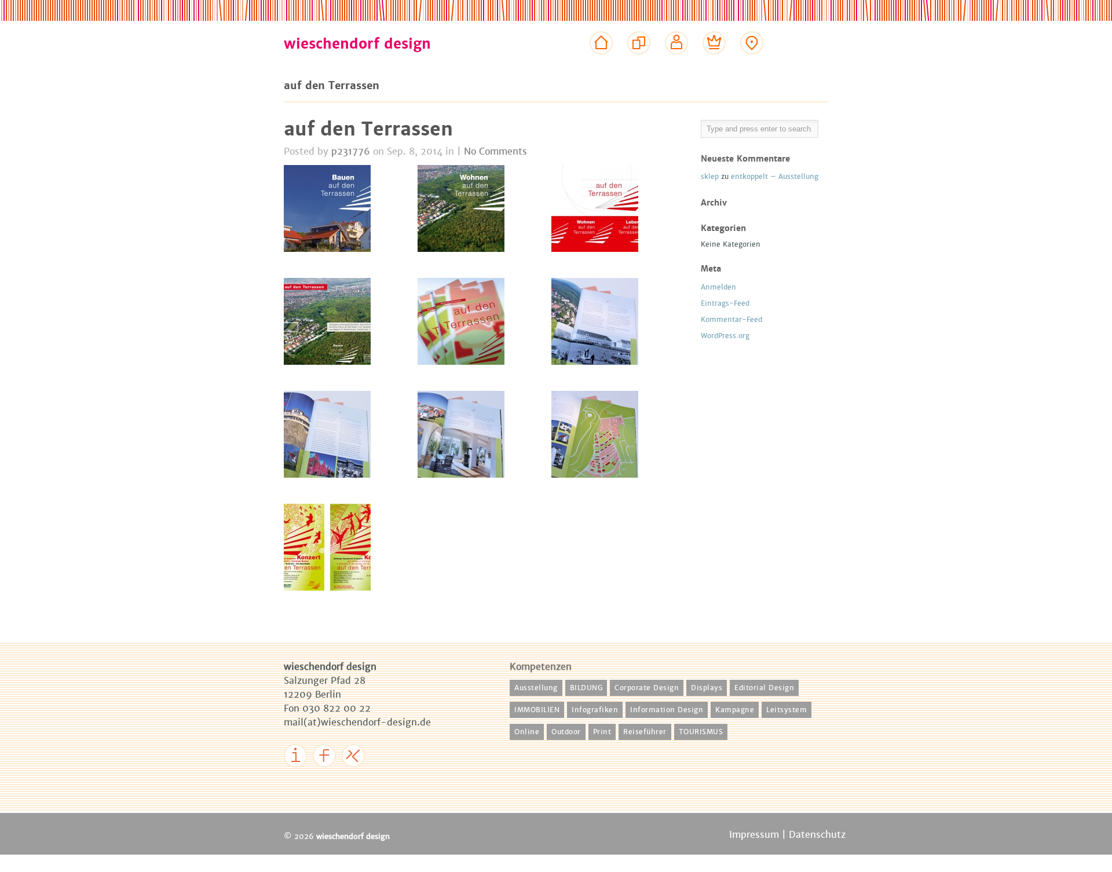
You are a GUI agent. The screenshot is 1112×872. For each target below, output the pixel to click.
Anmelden (718, 287)
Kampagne (734, 710)
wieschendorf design (357, 44)
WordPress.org (725, 335)
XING (356, 775)
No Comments (495, 151)
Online (526, 732)
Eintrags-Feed (725, 303)
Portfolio (639, 64)
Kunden (714, 64)
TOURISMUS (701, 732)
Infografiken (595, 710)
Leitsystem (786, 710)
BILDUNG (586, 688)
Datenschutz (817, 835)
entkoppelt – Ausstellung (774, 176)
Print (602, 732)
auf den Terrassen (368, 129)
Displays (706, 688)
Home (601, 64)
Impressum (310, 775)
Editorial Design (764, 688)
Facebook (335, 775)
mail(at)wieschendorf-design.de (357, 722)
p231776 (350, 151)
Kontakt (752, 64)
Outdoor (566, 732)
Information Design (666, 710)
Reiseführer (645, 732)
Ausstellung (536, 688)
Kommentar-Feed (731, 319)
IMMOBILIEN (536, 710)
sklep (710, 176)
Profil (677, 64)
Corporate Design (646, 688)
